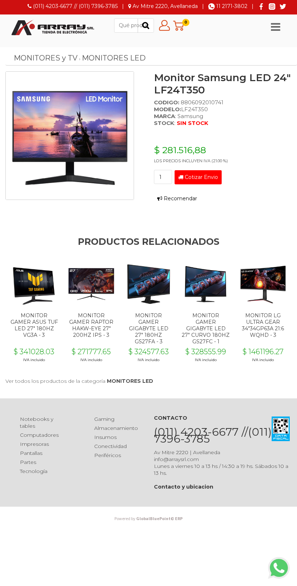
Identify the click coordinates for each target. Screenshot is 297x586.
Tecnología (33, 471)
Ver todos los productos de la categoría (79, 381)
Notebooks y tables (36, 422)
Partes (28, 462)
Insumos (105, 437)
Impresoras (34, 444)
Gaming (104, 419)
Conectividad (110, 446)
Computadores (39, 435)
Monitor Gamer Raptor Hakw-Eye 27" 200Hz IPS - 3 (91, 325)
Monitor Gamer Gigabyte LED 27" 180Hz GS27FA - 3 (148, 328)
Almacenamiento (116, 428)
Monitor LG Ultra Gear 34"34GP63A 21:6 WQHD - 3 (263, 325)
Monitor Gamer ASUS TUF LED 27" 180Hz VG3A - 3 (34, 325)
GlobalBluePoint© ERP (148, 519)
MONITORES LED (114, 58)
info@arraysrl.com (176, 459)
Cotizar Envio (200, 177)
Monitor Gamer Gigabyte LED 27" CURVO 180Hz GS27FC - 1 (206, 328)
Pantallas (31, 453)
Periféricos (107, 455)
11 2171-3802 (231, 6)
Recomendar (179, 198)
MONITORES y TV (46, 58)
